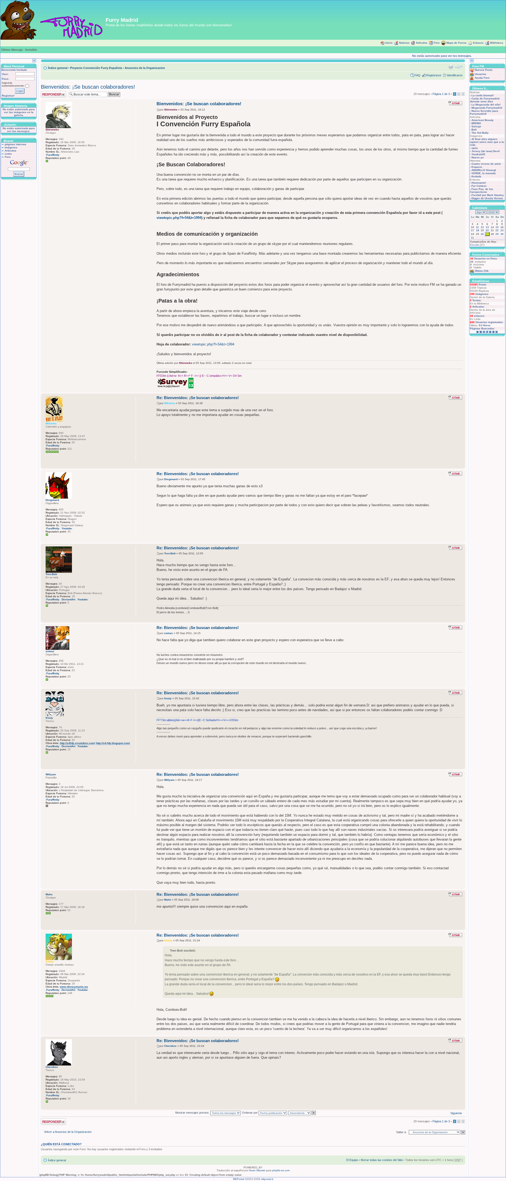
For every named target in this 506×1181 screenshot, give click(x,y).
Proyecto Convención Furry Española (96, 67)
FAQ (417, 75)
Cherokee (170, 1045)
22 (497, 230)
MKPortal (238, 1179)
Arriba (461, 389)
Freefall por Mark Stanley (487, 195)
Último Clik (482, 270)
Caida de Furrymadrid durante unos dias (484, 100)
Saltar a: (401, 1132)
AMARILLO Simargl (483, 170)
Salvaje (476, 126)
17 (472, 230)
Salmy (168, 940)
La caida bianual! (482, 95)
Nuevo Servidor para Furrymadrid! (484, 112)
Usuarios (480, 74)
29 (497, 234)
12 (482, 227)
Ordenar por (250, 1112)
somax (168, 633)
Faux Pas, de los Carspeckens (481, 190)
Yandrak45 (478, 154)
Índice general (57, 67)
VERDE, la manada (483, 173)
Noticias (404, 42)
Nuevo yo (477, 157)
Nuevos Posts (484, 69)
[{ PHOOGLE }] (48, 458)
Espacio (476, 166)
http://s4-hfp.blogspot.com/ (113, 743)
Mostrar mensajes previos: (192, 1112)
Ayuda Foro (482, 77)
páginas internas (15, 144)
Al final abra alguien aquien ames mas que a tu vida (487, 142)
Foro (437, 42)
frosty (168, 698)
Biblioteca (496, 42)
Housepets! (478, 182)
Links (8, 153)
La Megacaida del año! (485, 104)
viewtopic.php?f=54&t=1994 (179, 218)
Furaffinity (52, 154)
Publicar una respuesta (49, 94)
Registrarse (433, 75)
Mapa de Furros (456, 42)
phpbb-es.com (281, 1170)
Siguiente (456, 1113)
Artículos (421, 42)
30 (502, 234)
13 (487, 227)
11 (477, 227)
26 (482, 234)
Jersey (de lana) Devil (485, 151)
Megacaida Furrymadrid (486, 107)
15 (497, 227)
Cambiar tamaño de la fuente (459, 66)
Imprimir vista (451, 66)
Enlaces (478, 42)
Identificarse (455, 75)
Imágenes (11, 147)
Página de (441, 94)
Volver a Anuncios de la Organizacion (67, 1131)
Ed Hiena (484, 325)
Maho (167, 899)
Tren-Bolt (170, 553)
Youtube (67, 528)
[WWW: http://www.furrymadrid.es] (48, 1002)
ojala (474, 148)
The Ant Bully (480, 132)
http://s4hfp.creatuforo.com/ (77, 743)
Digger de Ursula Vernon (487, 198)
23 (502, 230)
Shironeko (170, 109)
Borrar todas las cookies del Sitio (382, 1160)
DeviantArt (68, 599)
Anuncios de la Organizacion (145, 67)
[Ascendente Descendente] (302, 1112)
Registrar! (8, 95)
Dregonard (171, 479)
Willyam (169, 779)
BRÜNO (476, 123)
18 (477, 230)
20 (487, 230)
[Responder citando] (455, 103)
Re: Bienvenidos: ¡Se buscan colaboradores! (198, 397)
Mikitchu (169, 403)
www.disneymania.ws (74, 986)
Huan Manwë (257, 1170)
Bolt (473, 129)
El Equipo (352, 1160)
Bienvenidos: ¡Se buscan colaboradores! (88, 87)
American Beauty (482, 120)
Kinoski (474, 244)
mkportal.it (267, 1179)
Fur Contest (478, 185)
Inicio (388, 42)
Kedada (476, 176)
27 (487, 234)
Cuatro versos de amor (486, 163)
